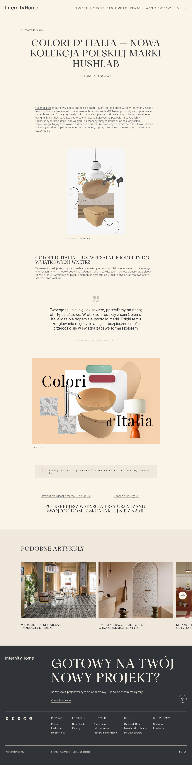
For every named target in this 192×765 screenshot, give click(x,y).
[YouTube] (31, 718)
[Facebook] (13, 718)
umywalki (69, 268)
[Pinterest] (25, 718)
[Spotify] (19, 718)
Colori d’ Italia (43, 107)
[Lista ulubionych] (185, 8)
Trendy (86, 75)
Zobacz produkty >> (126, 496)
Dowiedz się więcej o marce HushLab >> (66, 496)
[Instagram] (7, 718)
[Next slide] (183, 595)
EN (185, 752)
